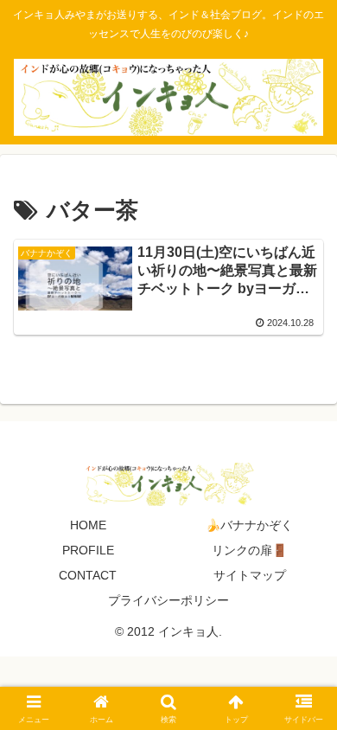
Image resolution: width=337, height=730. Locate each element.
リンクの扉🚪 (249, 550)
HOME (88, 525)
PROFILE (88, 550)
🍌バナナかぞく (249, 525)
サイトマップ (249, 575)
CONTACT (88, 575)
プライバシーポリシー (168, 600)
